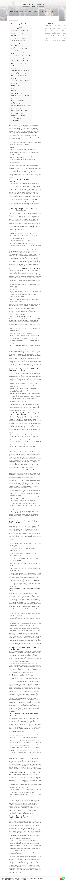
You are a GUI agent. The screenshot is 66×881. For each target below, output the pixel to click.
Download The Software (17, 108)
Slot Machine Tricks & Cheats (18, 87)
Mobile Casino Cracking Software (19, 110)
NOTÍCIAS (47, 11)
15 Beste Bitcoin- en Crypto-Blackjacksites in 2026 (55, 32)
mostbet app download (27, 265)
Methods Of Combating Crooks (19, 92)
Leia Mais (25, 879)
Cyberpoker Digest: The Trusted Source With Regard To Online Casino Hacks (20, 95)
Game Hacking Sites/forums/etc (19, 37)
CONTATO (53, 11)
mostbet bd (34, 199)
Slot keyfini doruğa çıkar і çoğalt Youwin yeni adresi (55, 27)
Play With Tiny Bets (16, 83)
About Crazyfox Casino (16, 85)
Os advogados (28, 11)
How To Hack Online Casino (18, 28)
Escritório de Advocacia (16, 11)
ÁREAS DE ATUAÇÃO (38, 11)
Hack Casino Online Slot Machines (19, 58)
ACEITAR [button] (62, 878)
